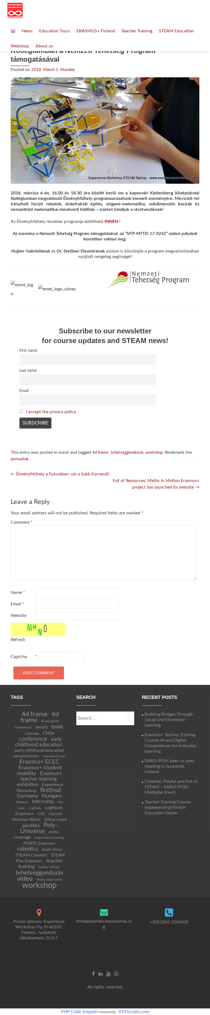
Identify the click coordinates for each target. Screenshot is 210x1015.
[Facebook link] (93, 973)
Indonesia (22, 802)
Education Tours (54, 31)
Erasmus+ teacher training (41, 776)
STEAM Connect (31, 855)
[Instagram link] (116, 973)
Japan (21, 808)
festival (50, 790)
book (57, 727)
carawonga (32, 733)
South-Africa (52, 850)
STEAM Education (176, 31)
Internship (43, 801)
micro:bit (55, 814)
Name (18, 592)
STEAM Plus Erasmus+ (40, 858)
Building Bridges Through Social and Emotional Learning (169, 719)
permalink (20, 459)
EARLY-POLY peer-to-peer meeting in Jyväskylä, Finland (169, 766)
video (25, 878)
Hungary (52, 796)
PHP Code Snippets (80, 1012)
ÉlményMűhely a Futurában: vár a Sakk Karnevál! (60, 474)
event (64, 452)
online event (55, 820)
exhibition (27, 784)
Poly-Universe (39, 828)
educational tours (26, 756)
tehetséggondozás (127, 452)
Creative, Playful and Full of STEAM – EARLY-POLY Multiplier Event (171, 787)
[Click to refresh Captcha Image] (38, 629)
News (27, 31)
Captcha (19, 656)
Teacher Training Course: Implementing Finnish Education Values (168, 807)
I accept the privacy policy (51, 412)
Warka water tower (49, 879)
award (42, 727)
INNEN (111, 221)
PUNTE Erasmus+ (40, 843)
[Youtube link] (108, 973)
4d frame (100, 452)
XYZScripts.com (133, 1012)
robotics (27, 849)
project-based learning (49, 837)
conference (33, 739)
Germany (27, 796)
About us (44, 46)
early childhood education (38, 742)
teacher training (48, 867)
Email (23, 391)
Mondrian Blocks (26, 820)
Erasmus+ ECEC (39, 762)
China (48, 733)
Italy (60, 802)
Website (19, 615)
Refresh (18, 639)
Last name (28, 370)
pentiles (31, 825)
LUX (41, 814)
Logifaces (35, 808)
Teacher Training (136, 31)
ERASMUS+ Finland (96, 31)
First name (28, 350)
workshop (154, 452)
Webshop (20, 46)
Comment (22, 522)
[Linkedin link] (100, 973)
